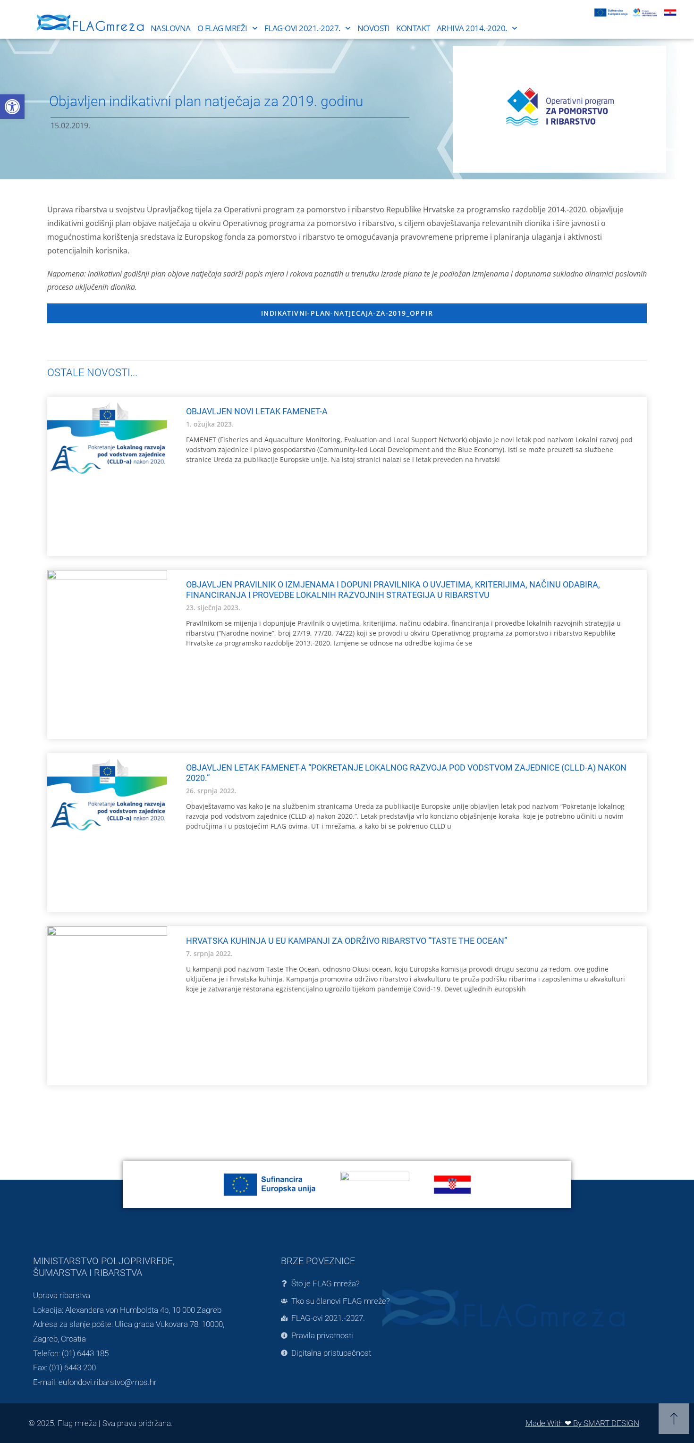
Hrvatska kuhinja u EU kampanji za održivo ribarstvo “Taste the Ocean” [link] (346, 941)
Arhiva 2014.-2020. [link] (472, 28)
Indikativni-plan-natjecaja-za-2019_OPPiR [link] (347, 313)
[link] (12, 106)
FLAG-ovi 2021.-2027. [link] (302, 28)
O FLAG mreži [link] (222, 28)
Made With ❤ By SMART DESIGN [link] (582, 1423)
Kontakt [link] (413, 28)
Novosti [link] (373, 28)
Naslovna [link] (171, 28)
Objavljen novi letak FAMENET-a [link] (257, 411)
